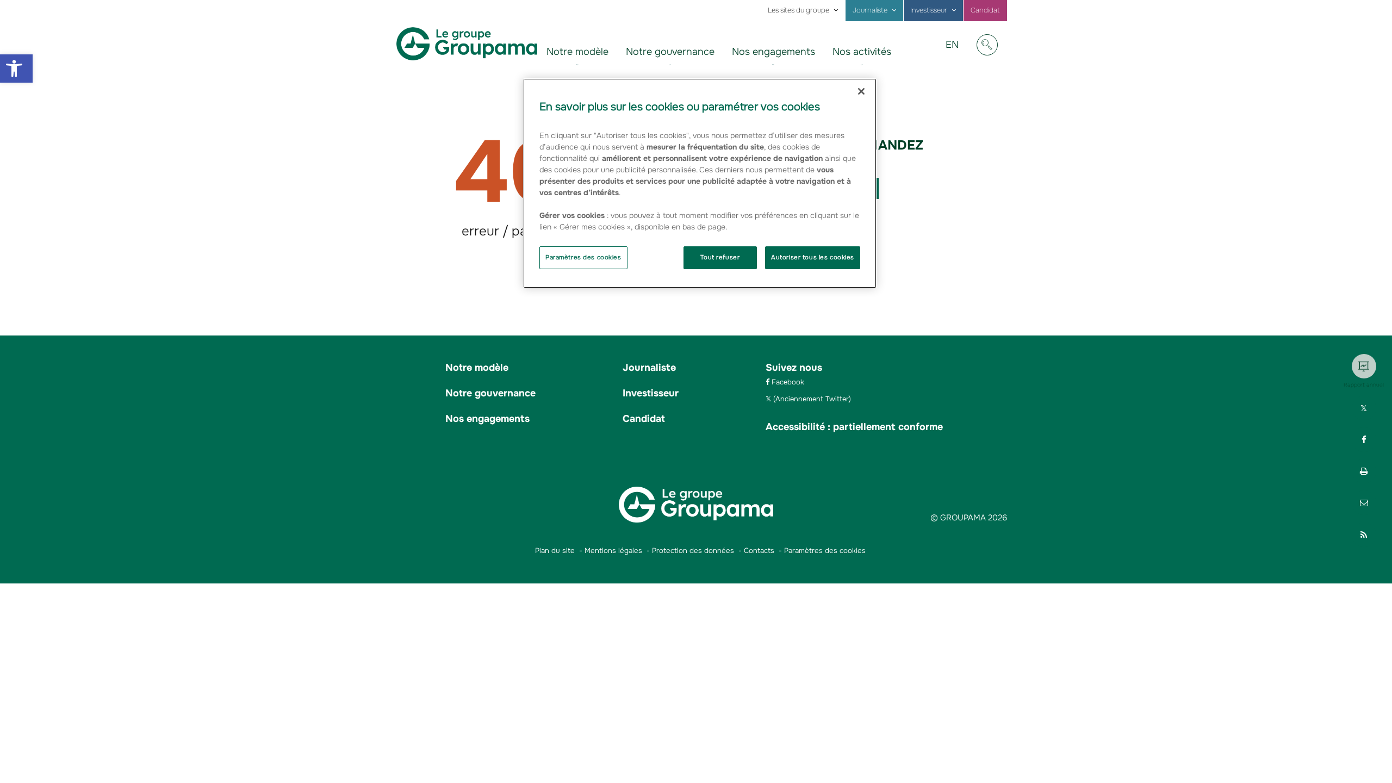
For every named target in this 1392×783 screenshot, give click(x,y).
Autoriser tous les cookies (812, 257)
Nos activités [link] (861, 52)
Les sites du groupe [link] (798, 10)
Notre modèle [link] (577, 52)
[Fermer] (861, 91)
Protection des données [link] (693, 550)
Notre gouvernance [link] (670, 52)
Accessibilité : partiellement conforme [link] (854, 427)
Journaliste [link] (870, 10)
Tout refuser (719, 257)
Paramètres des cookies (583, 257)
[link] (16, 68)
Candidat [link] (985, 10)
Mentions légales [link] (613, 550)
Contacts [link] (759, 550)
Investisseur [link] (928, 10)
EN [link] (956, 52)
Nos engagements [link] (773, 52)
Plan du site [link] (555, 550)
